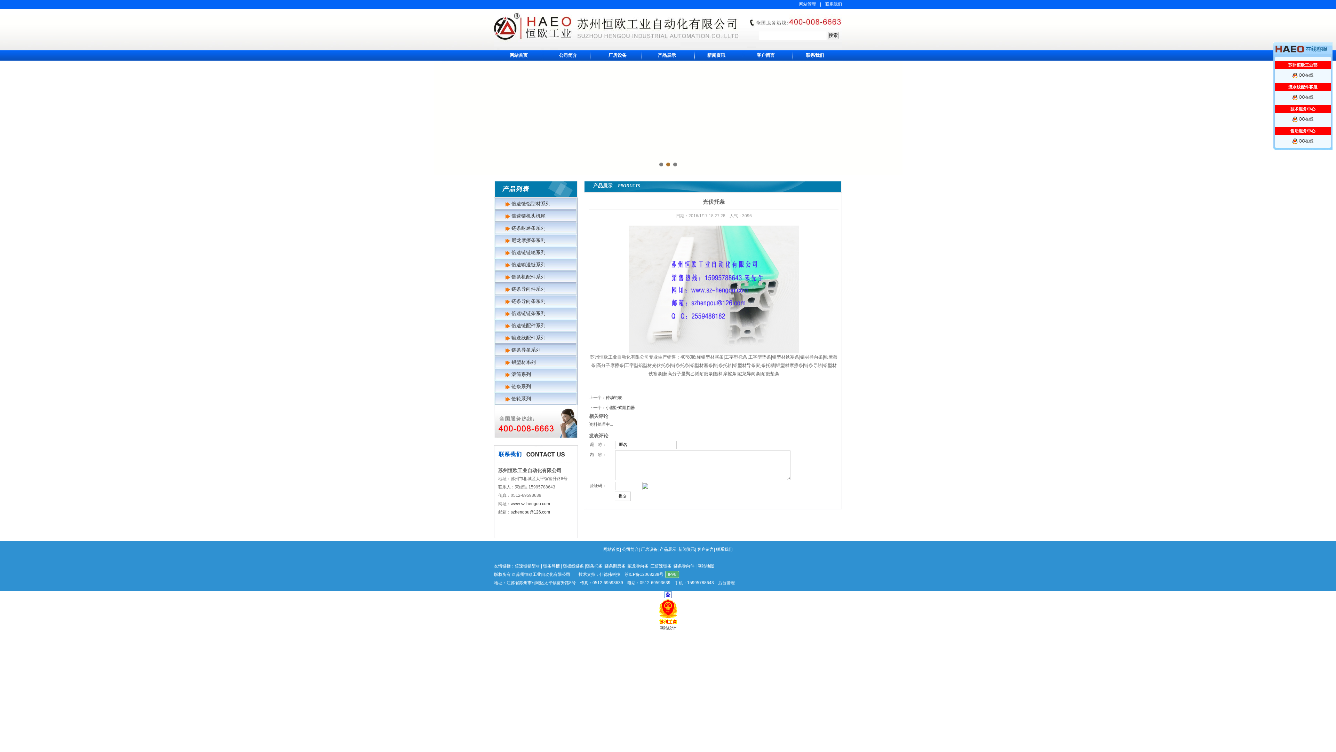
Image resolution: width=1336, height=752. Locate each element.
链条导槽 (551, 566)
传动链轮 (614, 397)
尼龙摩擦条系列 (528, 240)
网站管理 (807, 4)
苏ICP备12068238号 (644, 574)
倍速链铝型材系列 (530, 203)
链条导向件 (684, 566)
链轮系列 (521, 398)
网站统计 (668, 628)
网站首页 (519, 55)
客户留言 (766, 55)
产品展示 (667, 55)
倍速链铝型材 (527, 566)
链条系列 (521, 386)
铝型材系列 (523, 362)
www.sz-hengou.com (530, 503)
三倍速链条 (661, 566)
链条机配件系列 (528, 277)
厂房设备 (618, 55)
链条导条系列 (526, 350)
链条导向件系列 (528, 289)
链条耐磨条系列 (528, 228)
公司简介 (568, 55)
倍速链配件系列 (528, 325)
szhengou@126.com (530, 512)
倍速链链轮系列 (528, 252)
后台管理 (726, 582)
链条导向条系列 (528, 301)
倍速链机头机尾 (528, 216)
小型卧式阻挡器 (620, 407)
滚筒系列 (521, 374)
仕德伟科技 (609, 574)
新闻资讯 (716, 55)
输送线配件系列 (528, 337)
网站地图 (706, 566)
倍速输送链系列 (528, 264)
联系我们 (833, 4)
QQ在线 (1306, 75)
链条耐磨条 (615, 566)
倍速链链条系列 (528, 313)
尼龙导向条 (638, 566)
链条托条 (594, 566)
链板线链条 (573, 566)
